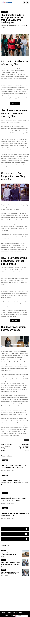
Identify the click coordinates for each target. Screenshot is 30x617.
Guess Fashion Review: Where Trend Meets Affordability (15, 514)
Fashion (4, 11)
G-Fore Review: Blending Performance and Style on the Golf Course (14, 483)
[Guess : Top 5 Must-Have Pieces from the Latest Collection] (15, 493)
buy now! (15, 103)
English (19, 615)
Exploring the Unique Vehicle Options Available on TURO (9, 553)
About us (7, 615)
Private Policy (14, 615)
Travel (3, 550)
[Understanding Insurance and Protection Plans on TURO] (25, 572)
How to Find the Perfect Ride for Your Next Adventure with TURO (10, 563)
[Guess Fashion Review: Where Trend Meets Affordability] (15, 508)
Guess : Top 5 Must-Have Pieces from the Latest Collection (13, 499)
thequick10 (3, 25)
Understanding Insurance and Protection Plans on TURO (10, 573)
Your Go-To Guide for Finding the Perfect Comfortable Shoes (6, 448)
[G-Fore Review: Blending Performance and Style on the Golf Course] (15, 476)
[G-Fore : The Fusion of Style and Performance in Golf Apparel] (15, 460)
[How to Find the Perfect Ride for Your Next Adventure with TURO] (25, 562)
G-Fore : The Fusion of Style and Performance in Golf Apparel (13, 466)
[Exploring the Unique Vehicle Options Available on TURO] (25, 553)
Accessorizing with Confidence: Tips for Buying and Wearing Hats (23, 447)
